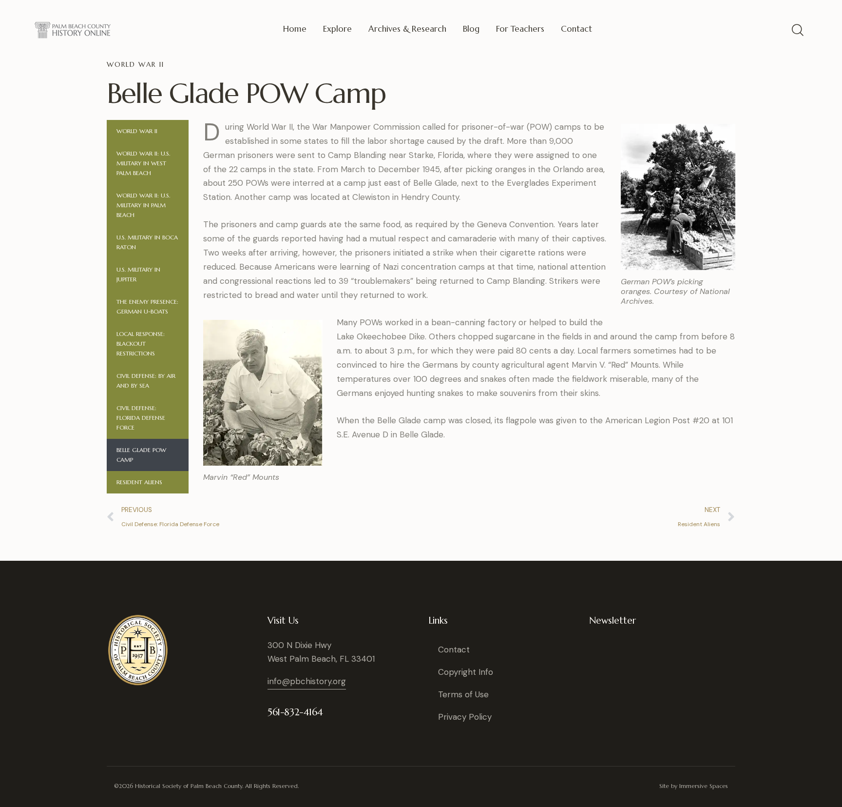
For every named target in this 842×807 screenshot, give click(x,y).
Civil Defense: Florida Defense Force (140, 417)
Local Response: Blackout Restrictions (140, 343)
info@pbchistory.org (307, 681)
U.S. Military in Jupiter (138, 274)
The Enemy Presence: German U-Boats (147, 306)
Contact (454, 649)
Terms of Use (463, 694)
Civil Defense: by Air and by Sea (145, 380)
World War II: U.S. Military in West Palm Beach (143, 163)
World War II (137, 131)
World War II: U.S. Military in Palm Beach (143, 205)
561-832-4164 (295, 712)
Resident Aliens (139, 482)
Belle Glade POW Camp (141, 454)
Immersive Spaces (703, 785)
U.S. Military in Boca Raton (147, 242)
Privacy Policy (465, 716)
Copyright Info (465, 672)
